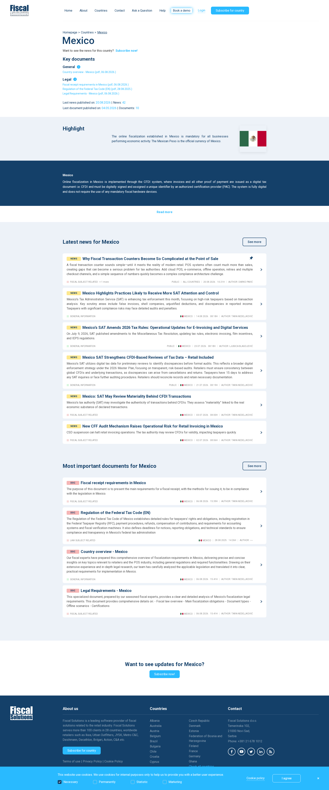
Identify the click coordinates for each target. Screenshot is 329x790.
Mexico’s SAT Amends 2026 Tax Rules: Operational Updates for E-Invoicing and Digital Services (165, 327)
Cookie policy (256, 778)
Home (68, 10)
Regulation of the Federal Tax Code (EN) (115, 512)
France (193, 751)
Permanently (107, 782)
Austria (154, 731)
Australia (155, 726)
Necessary (70, 782)
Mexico (102, 32)
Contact (120, 10)
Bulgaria (155, 746)
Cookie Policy (113, 761)
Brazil (153, 741)
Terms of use (72, 761)
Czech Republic (199, 721)
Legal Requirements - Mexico (106, 590)
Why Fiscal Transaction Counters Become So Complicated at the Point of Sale (150, 258)
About (83, 10)
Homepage (70, 32)
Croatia (154, 756)
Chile (153, 751)
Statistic (142, 782)
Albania (155, 721)
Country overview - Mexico (104, 551)
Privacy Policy (93, 761)
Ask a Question (142, 10)
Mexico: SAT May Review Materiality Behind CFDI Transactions (136, 396)
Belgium (155, 736)
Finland (193, 746)
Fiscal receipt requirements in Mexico (113, 483)
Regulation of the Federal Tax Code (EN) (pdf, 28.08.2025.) (97, 88)
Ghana (193, 761)
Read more (164, 212)
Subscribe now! (126, 50)
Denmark (195, 726)
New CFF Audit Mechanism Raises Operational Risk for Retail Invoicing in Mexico (152, 426)
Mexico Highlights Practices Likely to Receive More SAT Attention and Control (150, 293)
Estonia (194, 731)
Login (201, 10)
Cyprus (154, 762)
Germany (194, 756)
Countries (101, 10)
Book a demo (181, 10)
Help (162, 10)
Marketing (175, 782)
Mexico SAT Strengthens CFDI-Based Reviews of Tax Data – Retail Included (148, 357)
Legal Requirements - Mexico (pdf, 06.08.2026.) (91, 93)
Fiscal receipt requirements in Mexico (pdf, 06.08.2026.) (96, 84)
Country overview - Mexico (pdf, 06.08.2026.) (89, 72)
